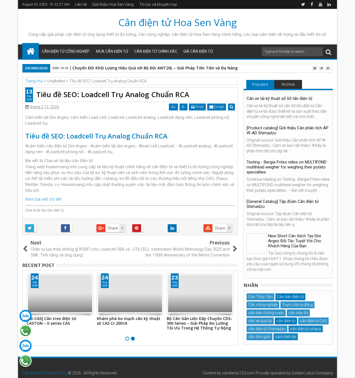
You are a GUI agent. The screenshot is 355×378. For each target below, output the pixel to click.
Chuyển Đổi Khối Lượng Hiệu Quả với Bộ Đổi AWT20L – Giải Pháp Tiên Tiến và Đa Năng (155, 67)
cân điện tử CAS (313, 321)
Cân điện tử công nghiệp (66, 51)
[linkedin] (329, 4)
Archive (288, 84)
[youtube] (320, 4)
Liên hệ (81, 4)
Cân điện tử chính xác (155, 51)
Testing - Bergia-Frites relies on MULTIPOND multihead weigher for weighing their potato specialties (286, 167)
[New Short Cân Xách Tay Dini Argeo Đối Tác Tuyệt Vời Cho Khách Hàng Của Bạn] (257, 244)
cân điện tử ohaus (305, 329)
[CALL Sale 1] (25, 331)
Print (199, 107)
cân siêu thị (298, 313)
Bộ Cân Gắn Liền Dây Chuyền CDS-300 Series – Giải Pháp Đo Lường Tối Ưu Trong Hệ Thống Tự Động (199, 323)
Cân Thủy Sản (260, 296)
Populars (260, 84)
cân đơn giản (259, 336)
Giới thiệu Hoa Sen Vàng (113, 4)
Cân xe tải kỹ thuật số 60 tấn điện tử (279, 98)
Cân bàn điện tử (290, 296)
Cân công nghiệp (263, 305)
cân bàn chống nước (266, 313)
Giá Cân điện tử (198, 51)
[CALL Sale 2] (25, 361)
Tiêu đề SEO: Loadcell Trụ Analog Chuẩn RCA (96, 135)
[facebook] (312, 4)
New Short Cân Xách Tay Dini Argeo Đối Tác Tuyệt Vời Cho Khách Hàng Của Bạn (294, 240)
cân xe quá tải (260, 321)
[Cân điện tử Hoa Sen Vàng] (30, 51)
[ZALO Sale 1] (25, 316)
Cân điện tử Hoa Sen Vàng (177, 22)
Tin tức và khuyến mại (158, 4)
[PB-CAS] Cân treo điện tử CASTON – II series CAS (51, 321)
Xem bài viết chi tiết (43, 199)
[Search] (328, 51)
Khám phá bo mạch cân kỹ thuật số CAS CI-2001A (128, 321)
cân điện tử (75, 34)
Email (218, 107)
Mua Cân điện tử (112, 51)
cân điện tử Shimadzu (267, 329)
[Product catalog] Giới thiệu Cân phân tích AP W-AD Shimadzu (287, 130)
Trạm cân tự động (297, 305)
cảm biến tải (285, 336)
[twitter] (303, 4)
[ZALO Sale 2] (25, 346)
